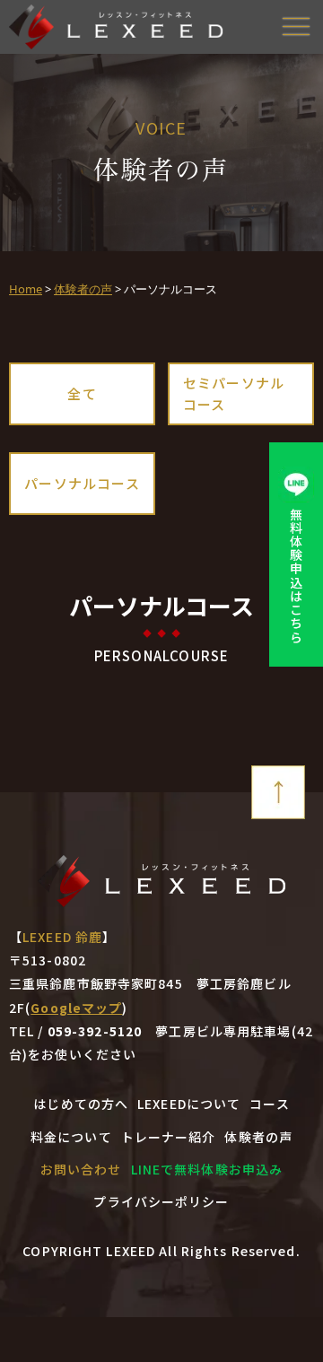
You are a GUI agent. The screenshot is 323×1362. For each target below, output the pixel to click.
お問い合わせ (81, 1169)
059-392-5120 (95, 1031)
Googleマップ (76, 1008)
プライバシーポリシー (161, 1201)
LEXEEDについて (188, 1104)
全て (81, 393)
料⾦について (71, 1137)
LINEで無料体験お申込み (207, 1169)
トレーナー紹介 (168, 1137)
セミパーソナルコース (233, 393)
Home (25, 289)
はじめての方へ (80, 1104)
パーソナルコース (82, 483)
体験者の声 (83, 289)
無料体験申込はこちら (296, 575)
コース (269, 1104)
